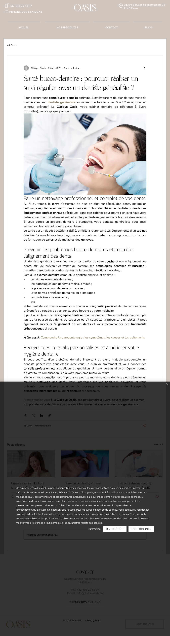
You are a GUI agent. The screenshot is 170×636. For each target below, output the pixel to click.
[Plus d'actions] (144, 68)
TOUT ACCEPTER (141, 529)
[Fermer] (167, 384)
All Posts (12, 45)
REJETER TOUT (115, 529)
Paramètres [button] (94, 528)
